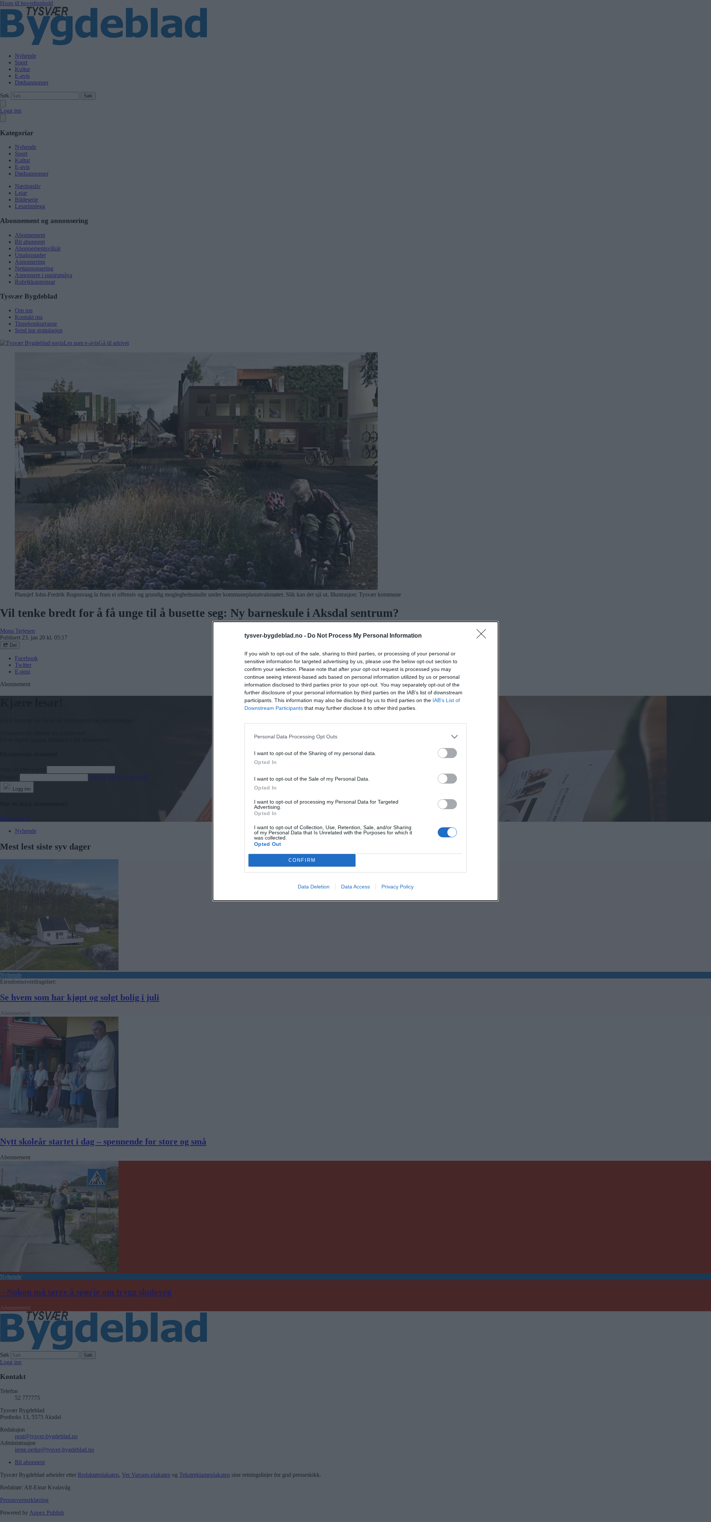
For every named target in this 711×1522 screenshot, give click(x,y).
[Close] (484, 636)
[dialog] (355, 761)
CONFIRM (302, 860)
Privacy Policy (397, 887)
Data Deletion (314, 887)
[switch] (447, 753)
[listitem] (355, 737)
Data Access (355, 887)
